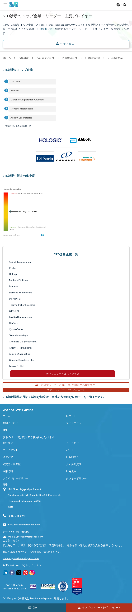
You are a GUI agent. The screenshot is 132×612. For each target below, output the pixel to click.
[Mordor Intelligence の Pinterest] (25, 573)
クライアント (10, 450)
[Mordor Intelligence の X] (18, 573)
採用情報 (8, 471)
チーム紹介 (72, 442)
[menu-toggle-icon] (5, 5)
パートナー (72, 450)
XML (5, 430)
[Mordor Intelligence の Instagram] (32, 573)
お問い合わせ (10, 422)
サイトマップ (73, 422)
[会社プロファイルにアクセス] (62, 373)
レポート (71, 415)
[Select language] (119, 5)
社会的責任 (72, 457)
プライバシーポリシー (15, 478)
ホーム (6, 415)
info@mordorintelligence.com (24, 524)
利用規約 (71, 471)
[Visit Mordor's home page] (14, 5)
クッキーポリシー (76, 478)
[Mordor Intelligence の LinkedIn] (5, 573)
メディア (8, 457)
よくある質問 (73, 464)
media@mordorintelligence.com (25, 536)
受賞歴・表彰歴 (12, 464)
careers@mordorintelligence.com (21, 558)
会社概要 (8, 442)
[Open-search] (125, 5)
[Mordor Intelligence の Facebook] (12, 573)
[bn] (66, 44)
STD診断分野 (44, 28)
